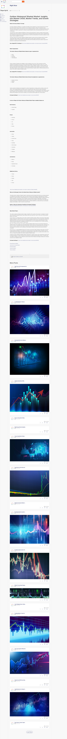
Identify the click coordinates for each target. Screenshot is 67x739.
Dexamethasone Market (14, 243)
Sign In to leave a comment (18, 256)
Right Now (3, 15)
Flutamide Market (13, 246)
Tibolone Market (12, 249)
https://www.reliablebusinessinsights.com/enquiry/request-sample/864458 (34, 43)
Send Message (4, 21)
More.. (47, 297)
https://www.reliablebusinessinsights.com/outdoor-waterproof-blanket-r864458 (23, 189)
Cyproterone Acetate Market (15, 245)
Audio (3, 18)
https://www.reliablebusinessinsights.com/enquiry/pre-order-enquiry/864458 (23, 205)
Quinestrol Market (13, 248)
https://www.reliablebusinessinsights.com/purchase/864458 (28, 95)
